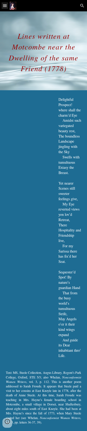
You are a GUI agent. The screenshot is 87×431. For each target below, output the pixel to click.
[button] (5, 5)
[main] (43, 51)
